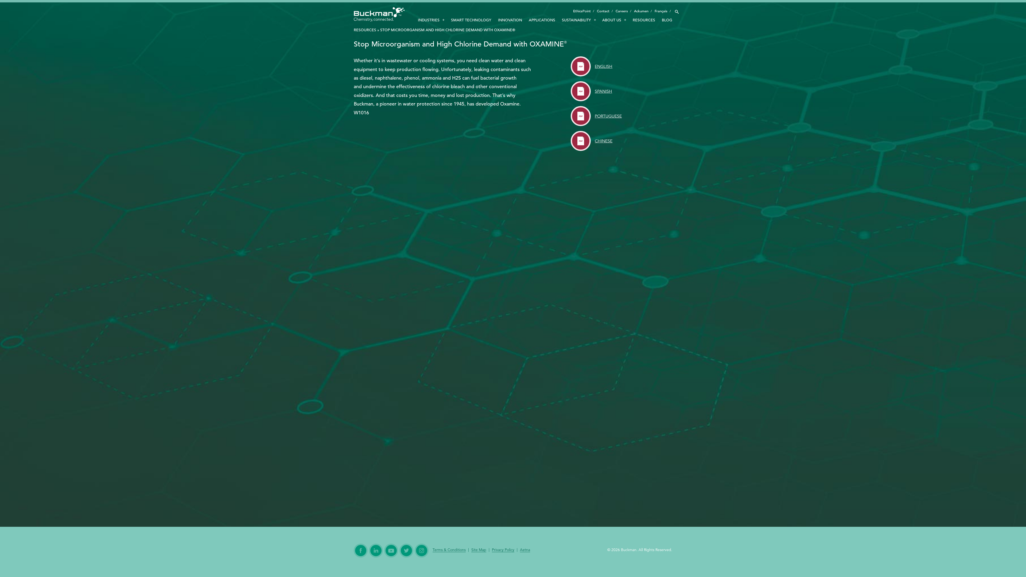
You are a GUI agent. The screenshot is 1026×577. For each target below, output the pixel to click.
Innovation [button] (510, 20)
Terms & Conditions (449, 550)
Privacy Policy (503, 550)
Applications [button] (542, 20)
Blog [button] (667, 20)
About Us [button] (611, 20)
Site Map (478, 550)
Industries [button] (429, 20)
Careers (622, 11)
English (603, 66)
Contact (603, 11)
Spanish (603, 91)
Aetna (525, 550)
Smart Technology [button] (471, 20)
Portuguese (608, 116)
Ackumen (641, 11)
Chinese (603, 141)
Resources (365, 30)
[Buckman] (379, 15)
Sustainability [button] (576, 20)
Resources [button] (644, 20)
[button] (676, 10)
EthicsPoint (582, 11)
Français (661, 11)
